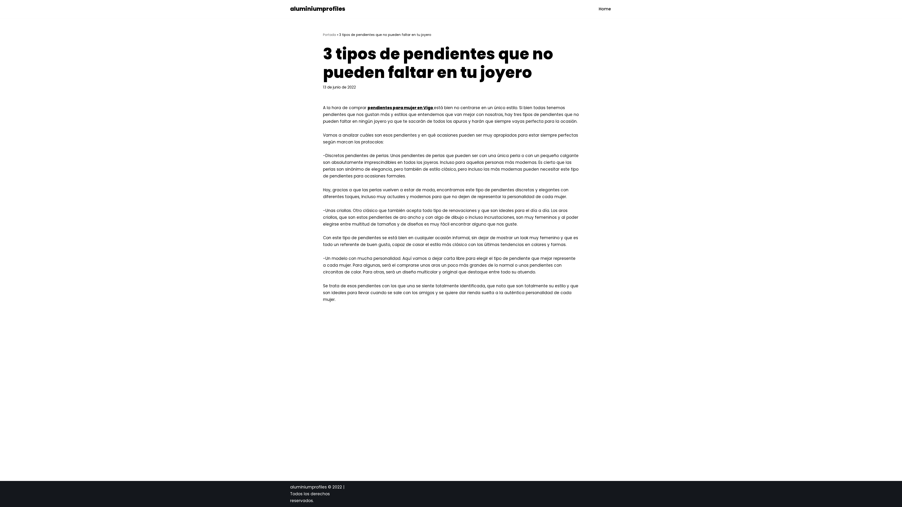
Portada (329, 34)
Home (605, 9)
